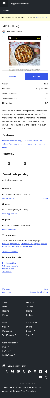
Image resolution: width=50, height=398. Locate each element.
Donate (30, 331)
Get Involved (31, 323)
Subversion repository (11, 266)
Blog (19, 141)
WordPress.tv (9, 335)
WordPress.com (10, 343)
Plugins (29, 311)
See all (45, 198)
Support (5, 327)
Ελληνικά (5, 244)
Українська (27, 246)
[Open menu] (46, 3)
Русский (15, 246)
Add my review (8, 198)
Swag (29, 335)
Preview (12, 76)
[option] (9, 163)
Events (29, 327)
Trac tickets (7, 271)
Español (37, 244)
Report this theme (9, 229)
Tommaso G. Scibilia (14, 31)
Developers (7, 331)
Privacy (5, 315)
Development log (9, 263)
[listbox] (25, 163)
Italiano (44, 244)
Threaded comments (28, 144)
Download (36, 76)
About (4, 302)
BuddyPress (8, 355)
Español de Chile (27, 244)
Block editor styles (9, 141)
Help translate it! (42, 17)
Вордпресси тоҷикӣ (17, 366)
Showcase (30, 302)
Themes (5, 11)
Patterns (29, 315)
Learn (4, 323)
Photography (14, 144)
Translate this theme (10, 252)
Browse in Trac (8, 269)
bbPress (7, 351)
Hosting (5, 311)
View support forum (9, 214)
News (35, 141)
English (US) (15, 244)
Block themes (27, 141)
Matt (5, 347)
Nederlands (6, 246)
